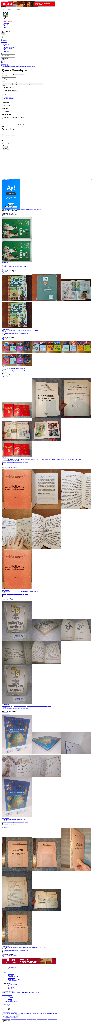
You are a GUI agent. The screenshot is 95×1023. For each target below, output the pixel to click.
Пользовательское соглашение (9, 1012)
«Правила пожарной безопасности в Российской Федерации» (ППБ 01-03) (21, 591)
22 (2, 273)
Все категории (5, 66)
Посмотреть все (6, 216)
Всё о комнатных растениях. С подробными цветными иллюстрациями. (20, 330)
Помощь (4, 972)
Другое (33, 66)
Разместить (4, 40)
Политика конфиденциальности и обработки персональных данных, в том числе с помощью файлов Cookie (29, 1013)
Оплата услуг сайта (7, 995)
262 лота (9, 214)
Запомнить (5, 58)
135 (3, 468)
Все (3, 84)
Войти (3, 61)
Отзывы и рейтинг (12, 980)
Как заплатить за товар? (14, 979)
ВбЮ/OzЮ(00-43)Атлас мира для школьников (13, 819)
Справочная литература (26, 66)
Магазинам (11, 987)
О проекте (4, 966)
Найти (3, 32)
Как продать (11, 975)
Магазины (40, 84)
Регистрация (4, 64)
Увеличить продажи (13, 976)
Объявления (11, 986)
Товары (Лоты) (8, 84)
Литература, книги (14, 66)
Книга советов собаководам (9, 263)
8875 (8, 714)
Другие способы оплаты (11, 1001)
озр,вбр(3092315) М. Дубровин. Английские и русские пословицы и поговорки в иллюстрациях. (26, 706)
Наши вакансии (12, 967)
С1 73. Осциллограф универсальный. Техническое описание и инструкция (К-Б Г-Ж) (23, 947)
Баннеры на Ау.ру (12, 984)
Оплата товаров (6, 1004)
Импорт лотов (11, 978)
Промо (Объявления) (17, 84)
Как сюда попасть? (19, 74)
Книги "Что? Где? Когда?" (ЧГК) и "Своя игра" (14, 368)
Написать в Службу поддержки (10, 1016)
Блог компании (12, 968)
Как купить (11, 974)
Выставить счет (12, 988)
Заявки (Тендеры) (28, 84)
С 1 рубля (35, 84)
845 (3, 340)
